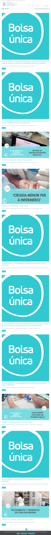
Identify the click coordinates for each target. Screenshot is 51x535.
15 (32, 529)
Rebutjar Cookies (24, 533)
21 (45, 529)
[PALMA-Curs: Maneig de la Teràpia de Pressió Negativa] (25, 145)
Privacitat (17, 0)
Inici (35, 8)
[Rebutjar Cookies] (49, 532)
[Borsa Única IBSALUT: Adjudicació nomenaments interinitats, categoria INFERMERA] (25, 454)
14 (30, 529)
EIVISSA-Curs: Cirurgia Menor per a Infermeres (15, 206)
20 (43, 529)
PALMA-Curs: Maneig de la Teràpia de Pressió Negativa (17, 160)
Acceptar (18, 533)
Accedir (4, 68)
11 (24, 529)
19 (41, 529)
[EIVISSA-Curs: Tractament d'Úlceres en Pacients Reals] (25, 407)
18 (39, 529)
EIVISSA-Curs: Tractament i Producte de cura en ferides (17, 519)
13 (28, 529)
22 (47, 529)
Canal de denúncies (22, 0)
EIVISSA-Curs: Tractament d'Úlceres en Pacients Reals (17, 422)
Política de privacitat (31, 533)
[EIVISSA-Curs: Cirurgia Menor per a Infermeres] (25, 186)
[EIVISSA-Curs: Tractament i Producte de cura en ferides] (25, 504)
